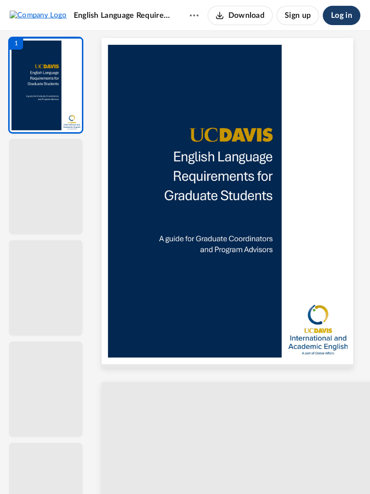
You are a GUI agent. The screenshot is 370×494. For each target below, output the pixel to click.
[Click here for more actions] (194, 15)
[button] (46, 85)
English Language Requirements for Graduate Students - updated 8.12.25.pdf (122, 15)
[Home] (38, 15)
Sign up (298, 15)
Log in (341, 15)
